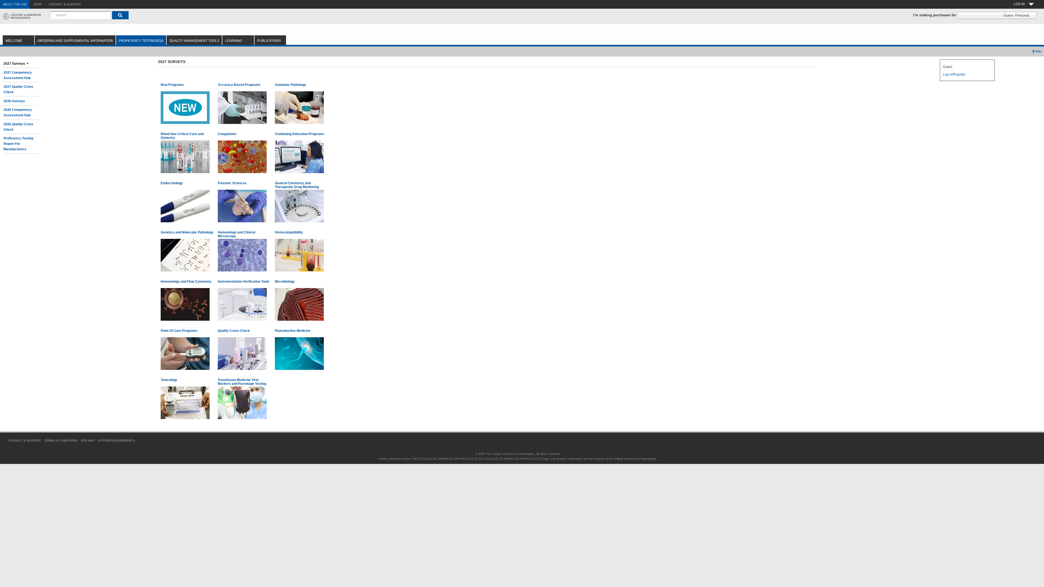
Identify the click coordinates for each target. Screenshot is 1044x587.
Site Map (88, 440)
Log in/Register (954, 74)
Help (1038, 51)
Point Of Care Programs (179, 331)
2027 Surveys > (16, 63)
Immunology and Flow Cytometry (186, 281)
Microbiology (285, 281)
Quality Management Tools (194, 41)
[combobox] (80, 15)
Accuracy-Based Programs (239, 85)
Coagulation (227, 134)
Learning (233, 41)
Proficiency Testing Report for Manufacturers (18, 143)
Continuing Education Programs (299, 134)
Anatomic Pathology (290, 85)
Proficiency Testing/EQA (141, 41)
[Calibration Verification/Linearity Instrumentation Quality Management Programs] (242, 304)
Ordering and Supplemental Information (75, 41)
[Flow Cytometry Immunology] (185, 304)
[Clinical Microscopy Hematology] (242, 255)
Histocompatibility (289, 232)
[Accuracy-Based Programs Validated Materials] (242, 107)
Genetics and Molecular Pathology (187, 232)
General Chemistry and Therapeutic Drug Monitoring (297, 185)
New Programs (172, 85)
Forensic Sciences (232, 183)
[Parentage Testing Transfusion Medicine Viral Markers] (242, 402)
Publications (269, 41)
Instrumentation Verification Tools (243, 281)
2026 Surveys (14, 101)
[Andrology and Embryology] (299, 353)
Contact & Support (24, 440)
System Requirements (116, 440)
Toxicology (169, 380)
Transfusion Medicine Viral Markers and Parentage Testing (242, 382)
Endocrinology (172, 183)
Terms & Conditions (60, 440)
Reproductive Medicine (292, 331)
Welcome (13, 41)
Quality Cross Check (234, 331)
